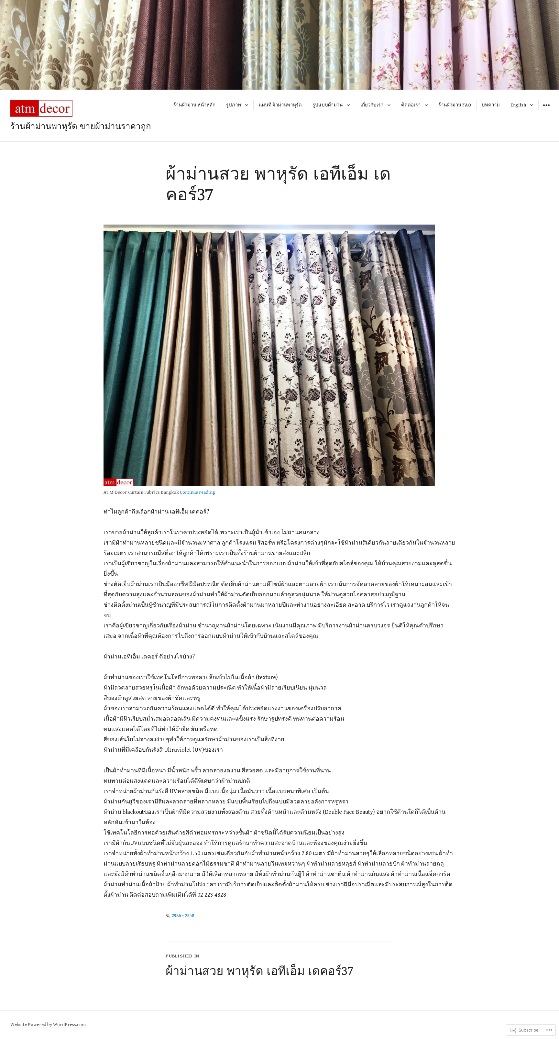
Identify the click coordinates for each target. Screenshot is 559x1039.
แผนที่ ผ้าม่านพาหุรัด (280, 105)
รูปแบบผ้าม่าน (327, 105)
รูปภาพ (233, 105)
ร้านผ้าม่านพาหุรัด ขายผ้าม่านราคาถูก (80, 126)
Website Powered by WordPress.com (48, 1024)
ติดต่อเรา (411, 105)
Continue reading (197, 492)
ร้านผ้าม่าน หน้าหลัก (194, 105)
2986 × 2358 (183, 915)
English (518, 105)
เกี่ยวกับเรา (371, 105)
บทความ (491, 105)
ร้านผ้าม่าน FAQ (454, 105)
